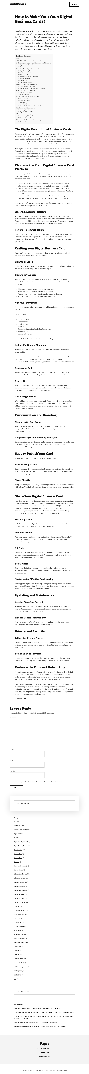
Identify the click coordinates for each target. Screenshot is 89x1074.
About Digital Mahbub (44, 1048)
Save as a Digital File (26, 92)
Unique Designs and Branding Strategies (32, 88)
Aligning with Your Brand (27, 86)
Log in (65, 1070)
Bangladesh (18, 854)
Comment (13, 718)
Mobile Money (19, 934)
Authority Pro (37, 1070)
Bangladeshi (18, 858)
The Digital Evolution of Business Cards (30, 61)
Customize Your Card (26, 73)
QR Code (22, 102)
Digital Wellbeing (20, 902)
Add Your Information (27, 75)
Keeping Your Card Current (28, 110)
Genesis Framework (49, 1070)
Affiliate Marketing (20, 829)
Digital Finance (19, 882)
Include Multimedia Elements (29, 76)
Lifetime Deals (19, 926)
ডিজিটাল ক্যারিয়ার (18, 971)
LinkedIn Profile (25, 100)
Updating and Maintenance (26, 108)
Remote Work (18, 959)
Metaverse (17, 930)
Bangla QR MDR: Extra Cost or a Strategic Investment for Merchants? (37, 1008)
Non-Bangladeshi (20, 938)
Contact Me (44, 1052)
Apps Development (20, 842)
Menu (75, 4)
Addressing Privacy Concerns (29, 116)
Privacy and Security (24, 114)
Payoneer (17, 946)
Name (12, 749)
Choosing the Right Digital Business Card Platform (34, 63)
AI (15, 838)
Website (12, 771)
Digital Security (19, 894)
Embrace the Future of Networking (29, 120)
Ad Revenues (18, 825)
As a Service (18, 850)
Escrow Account (19, 914)
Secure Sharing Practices (27, 118)
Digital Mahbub (18, 3)
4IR (15, 821)
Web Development (20, 967)
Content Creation (20, 866)
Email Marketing (19, 910)
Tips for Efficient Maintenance (29, 112)
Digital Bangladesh (20, 874)
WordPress (59, 1070)
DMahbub (23, 122)
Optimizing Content (26, 82)
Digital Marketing (20, 890)
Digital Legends (19, 886)
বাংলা (15, 979)
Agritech (17, 834)
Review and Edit (25, 78)
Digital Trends (19, 898)
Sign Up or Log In (25, 71)
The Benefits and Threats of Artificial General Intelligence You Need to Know (40, 1026)
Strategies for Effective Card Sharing (31, 106)
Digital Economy (19, 878)
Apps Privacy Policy (21, 846)
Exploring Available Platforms (29, 65)
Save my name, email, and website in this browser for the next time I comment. (37, 782)
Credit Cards (18, 870)
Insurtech (17, 922)
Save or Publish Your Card (26, 90)
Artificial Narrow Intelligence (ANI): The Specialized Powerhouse (36, 1022)
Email (12, 760)
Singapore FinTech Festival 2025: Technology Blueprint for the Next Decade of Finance (44, 1012)
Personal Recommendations (28, 67)
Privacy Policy (44, 1057)
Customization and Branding (27, 84)
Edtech (16, 906)
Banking (17, 862)
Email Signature (25, 98)
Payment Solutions (20, 942)
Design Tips (23, 80)
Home (24, 698)
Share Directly (24, 94)
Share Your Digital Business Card (28, 96)
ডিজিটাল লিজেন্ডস (17, 975)
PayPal (16, 950)
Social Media (24, 104)
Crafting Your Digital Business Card (29, 69)
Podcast (16, 954)
